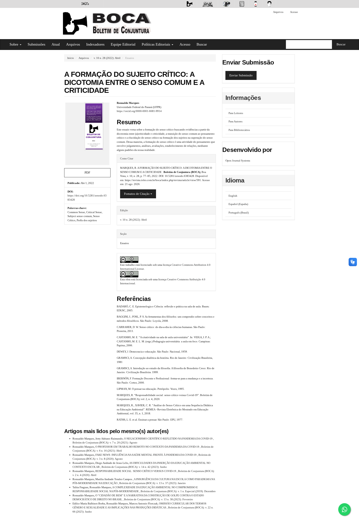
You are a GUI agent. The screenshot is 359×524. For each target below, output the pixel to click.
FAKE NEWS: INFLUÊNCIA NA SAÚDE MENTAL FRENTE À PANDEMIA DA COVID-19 (146, 454)
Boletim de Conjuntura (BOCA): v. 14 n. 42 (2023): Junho (134, 466)
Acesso (294, 12)
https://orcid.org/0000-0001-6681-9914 (139, 111)
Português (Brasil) (239, 212)
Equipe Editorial (123, 44)
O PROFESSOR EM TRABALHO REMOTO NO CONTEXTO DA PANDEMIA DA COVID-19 (147, 446)
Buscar (202, 44)
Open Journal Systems (237, 160)
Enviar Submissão (241, 75)
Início (70, 58)
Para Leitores (236, 113)
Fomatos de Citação (137, 193)
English (233, 195)
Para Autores (235, 121)
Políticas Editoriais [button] (156, 44)
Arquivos (278, 12)
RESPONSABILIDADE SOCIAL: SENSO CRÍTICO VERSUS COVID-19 (136, 471)
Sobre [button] (14, 44)
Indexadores (95, 44)
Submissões (36, 44)
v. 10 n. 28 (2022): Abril (107, 58)
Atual (56, 44)
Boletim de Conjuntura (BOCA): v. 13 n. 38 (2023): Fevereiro (158, 499)
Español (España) (238, 204)
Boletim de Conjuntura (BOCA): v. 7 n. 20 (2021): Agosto (105, 442)
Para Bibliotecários (239, 130)
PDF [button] (87, 172)
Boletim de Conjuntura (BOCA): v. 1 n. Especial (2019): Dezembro (178, 491)
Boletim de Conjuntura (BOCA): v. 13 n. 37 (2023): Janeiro (152, 483)
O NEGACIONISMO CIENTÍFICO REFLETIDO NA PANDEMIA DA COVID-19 (168, 438)
